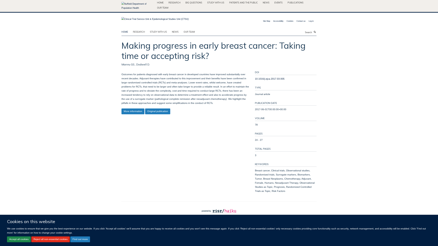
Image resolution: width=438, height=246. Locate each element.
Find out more (80, 239)
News (266, 2)
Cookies (290, 21)
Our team (162, 7)
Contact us (301, 21)
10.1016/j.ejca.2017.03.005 (270, 78)
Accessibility (278, 21)
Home (160, 2)
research (139, 31)
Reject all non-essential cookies (51, 239)
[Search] (315, 32)
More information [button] (133, 111)
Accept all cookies (19, 239)
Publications (296, 2)
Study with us (215, 2)
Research (175, 2)
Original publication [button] (157, 111)
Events (278, 2)
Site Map (266, 21)
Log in (311, 21)
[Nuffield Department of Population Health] (137, 6)
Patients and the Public (243, 2)
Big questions (193, 2)
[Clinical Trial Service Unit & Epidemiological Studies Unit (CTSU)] (155, 18)
